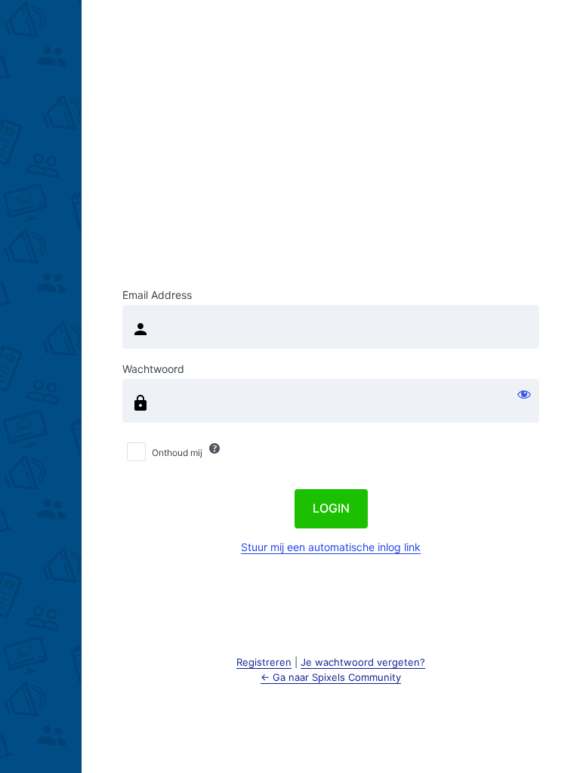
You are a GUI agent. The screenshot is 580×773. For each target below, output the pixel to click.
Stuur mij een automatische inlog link (331, 546)
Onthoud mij (177, 452)
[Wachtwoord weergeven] (524, 394)
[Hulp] (214, 448)
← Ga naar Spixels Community (331, 677)
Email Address (157, 294)
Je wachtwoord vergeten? (363, 662)
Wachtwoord (153, 368)
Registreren (264, 662)
